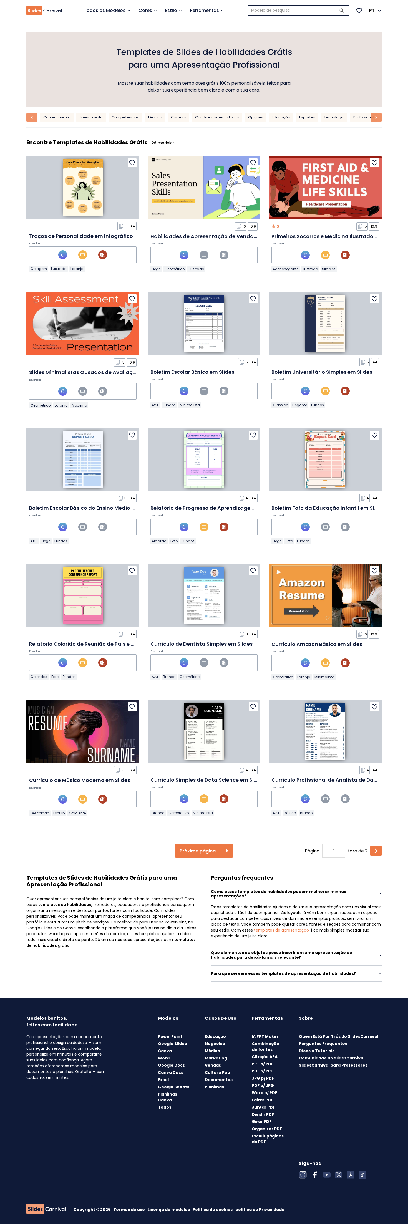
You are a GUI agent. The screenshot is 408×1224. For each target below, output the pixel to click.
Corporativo (283, 677)
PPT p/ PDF (262, 1064)
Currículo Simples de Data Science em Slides (207, 779)
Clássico (280, 405)
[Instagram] (303, 1175)
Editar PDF (262, 1100)
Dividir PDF (263, 1114)
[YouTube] (327, 1175)
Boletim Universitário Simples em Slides (321, 372)
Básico (290, 813)
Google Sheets (173, 1087)
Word (164, 1058)
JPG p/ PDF (263, 1078)
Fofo (174, 541)
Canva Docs (170, 1072)
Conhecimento (56, 117)
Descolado (40, 813)
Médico (212, 1051)
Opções (255, 117)
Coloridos (39, 676)
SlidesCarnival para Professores (333, 1065)
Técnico (155, 117)
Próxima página (198, 851)
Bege (156, 269)
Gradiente (77, 813)
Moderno (79, 405)
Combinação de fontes (265, 1046)
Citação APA (265, 1056)
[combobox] (299, 10)
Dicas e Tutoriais (316, 1051)
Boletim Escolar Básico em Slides (192, 372)
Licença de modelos (169, 1209)
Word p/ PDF (264, 1093)
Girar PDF (261, 1121)
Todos (164, 1107)
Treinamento (91, 117)
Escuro (59, 813)
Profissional (363, 117)
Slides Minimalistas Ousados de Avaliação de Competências (108, 372)
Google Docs (171, 1065)
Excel (163, 1079)
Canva (165, 1051)
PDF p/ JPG (263, 1085)
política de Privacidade (259, 1209)
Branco (169, 676)
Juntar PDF (263, 1107)
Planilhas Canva (167, 1097)
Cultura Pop (217, 1072)
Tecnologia (334, 117)
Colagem (39, 268)
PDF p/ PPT (262, 1071)
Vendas (213, 1065)
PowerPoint (170, 1036)
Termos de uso (129, 1209)
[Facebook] (315, 1175)
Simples (329, 269)
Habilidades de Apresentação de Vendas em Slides (216, 236)
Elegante (299, 405)
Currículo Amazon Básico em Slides (316, 644)
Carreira (178, 117)
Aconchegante (285, 269)
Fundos (169, 405)
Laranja (77, 268)
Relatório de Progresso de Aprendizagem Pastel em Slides (224, 507)
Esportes (307, 117)
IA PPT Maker (265, 1036)
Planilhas (214, 1087)
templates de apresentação (281, 930)
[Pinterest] (350, 1175)
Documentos (219, 1079)
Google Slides (172, 1043)
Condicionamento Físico (217, 117)
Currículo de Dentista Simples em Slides (201, 643)
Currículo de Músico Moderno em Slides (79, 780)
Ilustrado (58, 268)
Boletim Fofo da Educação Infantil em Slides (328, 507)
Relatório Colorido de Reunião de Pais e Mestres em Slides (103, 643)
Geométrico (175, 269)
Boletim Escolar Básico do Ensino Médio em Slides (92, 507)
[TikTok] (362, 1175)
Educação (281, 117)
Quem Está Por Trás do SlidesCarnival (338, 1036)
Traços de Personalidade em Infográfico (81, 236)
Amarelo (159, 541)
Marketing (216, 1058)
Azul (155, 405)
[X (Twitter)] (338, 1175)
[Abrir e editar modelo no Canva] (62, 254)
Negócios (215, 1043)
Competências (125, 117)
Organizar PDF (267, 1129)
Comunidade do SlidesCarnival (331, 1058)
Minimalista (190, 405)
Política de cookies (213, 1209)
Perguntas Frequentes (323, 1043)
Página (312, 851)
